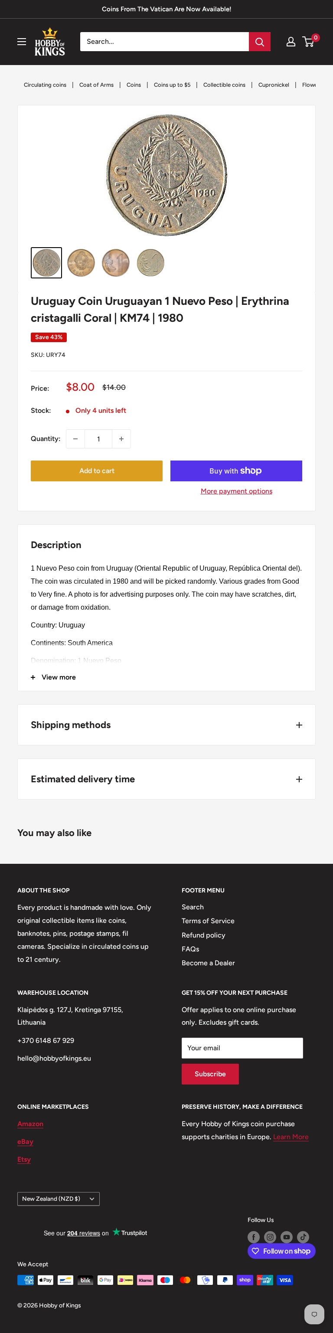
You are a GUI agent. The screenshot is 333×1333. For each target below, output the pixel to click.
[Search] (260, 41)
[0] (308, 41)
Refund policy (203, 935)
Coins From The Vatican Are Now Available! (167, 9)
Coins (134, 85)
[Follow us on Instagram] (270, 1237)
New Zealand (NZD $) (51, 1198)
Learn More (291, 1137)
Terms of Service (208, 921)
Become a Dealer (208, 963)
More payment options (236, 491)
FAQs (190, 949)
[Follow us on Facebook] (254, 1237)
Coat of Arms (96, 85)
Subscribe (210, 1074)
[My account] (291, 41)
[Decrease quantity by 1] (75, 439)
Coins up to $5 (172, 85)
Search (193, 907)
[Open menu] (21, 41)
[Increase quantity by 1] (121, 439)
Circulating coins (45, 85)
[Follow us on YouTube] (287, 1237)
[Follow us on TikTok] (303, 1237)
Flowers (312, 85)
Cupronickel (273, 85)
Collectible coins (224, 85)
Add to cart (96, 471)
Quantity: (46, 439)
